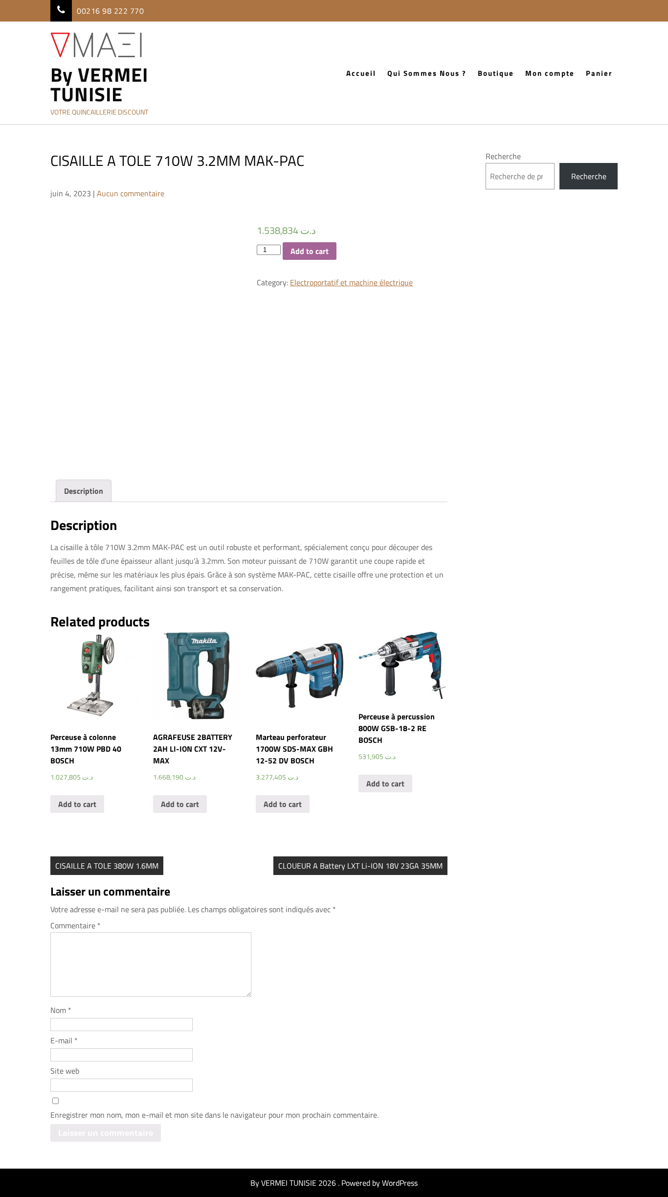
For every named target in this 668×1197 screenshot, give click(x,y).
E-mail (64, 1040)
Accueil (361, 73)
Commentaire (75, 925)
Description (83, 491)
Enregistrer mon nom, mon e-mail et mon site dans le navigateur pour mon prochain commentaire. (214, 1115)
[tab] (83, 491)
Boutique (496, 73)
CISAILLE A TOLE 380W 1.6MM (106, 866)
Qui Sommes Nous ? (427, 73)
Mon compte (550, 73)
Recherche (503, 156)
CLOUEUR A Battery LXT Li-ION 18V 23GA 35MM (360, 866)
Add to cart (309, 251)
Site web (64, 1071)
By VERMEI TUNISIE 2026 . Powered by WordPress (334, 1183)
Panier (599, 73)
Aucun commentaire (130, 193)
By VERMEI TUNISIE (99, 84)
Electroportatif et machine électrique (351, 282)
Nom (60, 1010)
